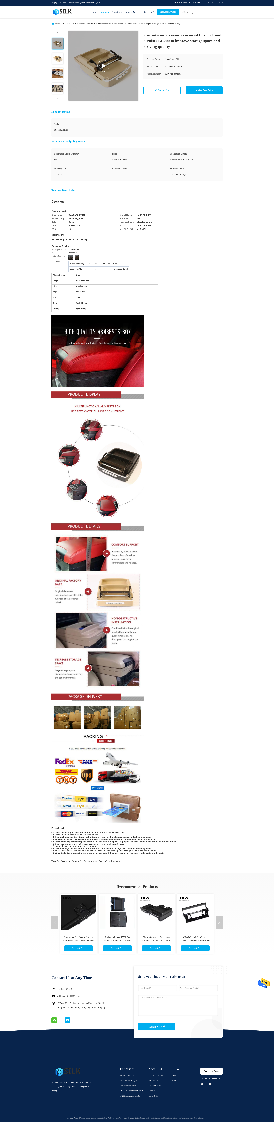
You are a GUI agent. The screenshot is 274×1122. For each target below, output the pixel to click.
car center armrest (89, 861)
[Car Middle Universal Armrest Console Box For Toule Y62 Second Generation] (156, 912)
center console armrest (109, 861)
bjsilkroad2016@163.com (68, 996)
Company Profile (156, 1075)
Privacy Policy (73, 1118)
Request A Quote (168, 12)
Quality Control (155, 1086)
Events (142, 11)
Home (94, 11)
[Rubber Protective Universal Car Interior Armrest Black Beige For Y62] (195, 912)
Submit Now (155, 1026)
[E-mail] (71, 1022)
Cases (174, 1075)
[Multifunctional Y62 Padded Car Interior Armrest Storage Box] (78, 912)
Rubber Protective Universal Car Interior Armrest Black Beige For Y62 (195, 940)
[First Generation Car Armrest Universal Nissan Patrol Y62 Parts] (117, 912)
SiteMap (152, 1091)
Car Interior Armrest (83, 24)
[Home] (62, 12)
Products (104, 11)
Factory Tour (154, 1080)
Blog (151, 11)
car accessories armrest (68, 861)
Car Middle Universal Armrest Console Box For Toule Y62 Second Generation (156, 940)
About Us (117, 11)
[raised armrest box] (103, 66)
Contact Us (130, 11)
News (174, 1080)
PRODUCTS (68, 24)
